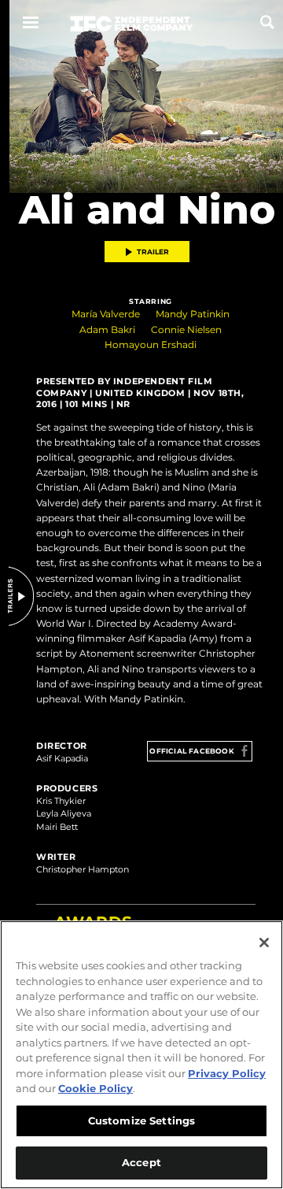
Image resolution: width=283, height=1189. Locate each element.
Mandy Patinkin (193, 314)
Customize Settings (141, 1120)
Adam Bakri (107, 329)
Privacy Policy (227, 1073)
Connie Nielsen (186, 329)
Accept (141, 1162)
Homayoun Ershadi (151, 344)
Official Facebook (191, 750)
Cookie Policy (95, 1088)
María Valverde (106, 314)
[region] (141, 1054)
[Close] (264, 942)
